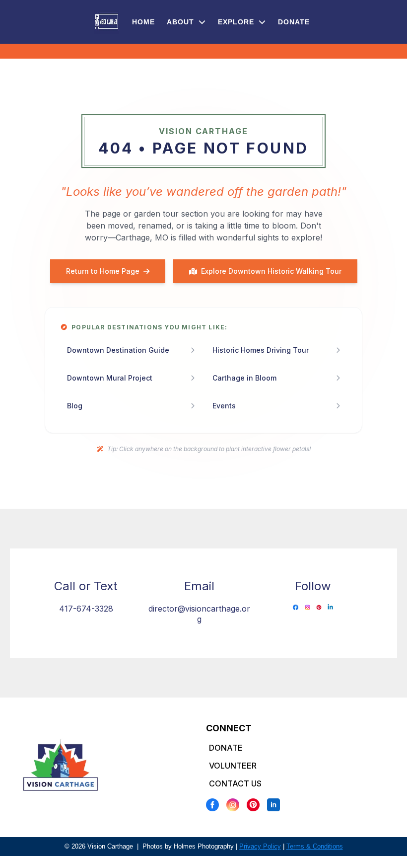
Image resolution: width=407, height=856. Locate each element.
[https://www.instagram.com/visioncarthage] (307, 607)
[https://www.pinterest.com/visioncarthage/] (319, 607)
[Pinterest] (253, 804)
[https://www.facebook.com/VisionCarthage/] (295, 607)
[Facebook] (212, 804)
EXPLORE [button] (237, 22)
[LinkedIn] (273, 804)
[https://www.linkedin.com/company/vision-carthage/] (330, 607)
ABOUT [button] (182, 22)
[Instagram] (232, 804)
